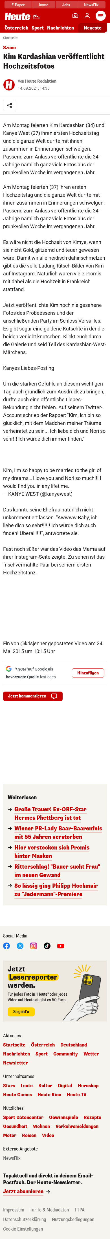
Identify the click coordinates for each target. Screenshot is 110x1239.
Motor (9, 1135)
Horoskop (88, 1086)
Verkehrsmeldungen (77, 1126)
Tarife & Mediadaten (49, 1210)
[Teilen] (9, 105)
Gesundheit (15, 1126)
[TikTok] (47, 945)
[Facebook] (6, 945)
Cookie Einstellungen (23, 1229)
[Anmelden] (87, 15)
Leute (27, 1086)
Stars (9, 1086)
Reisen (29, 1135)
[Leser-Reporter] (75, 15)
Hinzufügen (88, 673)
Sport (38, 28)
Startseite (10, 38)
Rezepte (92, 1117)
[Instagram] (33, 945)
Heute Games (17, 1095)
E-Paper (18, 5)
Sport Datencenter (23, 1117)
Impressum (13, 1210)
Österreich (16, 28)
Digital (65, 1086)
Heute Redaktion (40, 81)
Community (65, 1054)
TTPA (79, 1210)
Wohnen (41, 1126)
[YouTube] (60, 945)
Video (48, 1135)
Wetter (91, 1054)
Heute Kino (49, 1095)
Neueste (93, 28)
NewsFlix (91, 5)
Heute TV (77, 1095)
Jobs (66, 5)
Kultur (45, 1086)
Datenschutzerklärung (24, 1219)
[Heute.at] (17, 16)
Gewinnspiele (63, 1117)
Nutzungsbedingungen (73, 1219)
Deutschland (73, 1045)
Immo (43, 5)
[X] (20, 945)
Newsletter (15, 1063)
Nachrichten (16, 1054)
